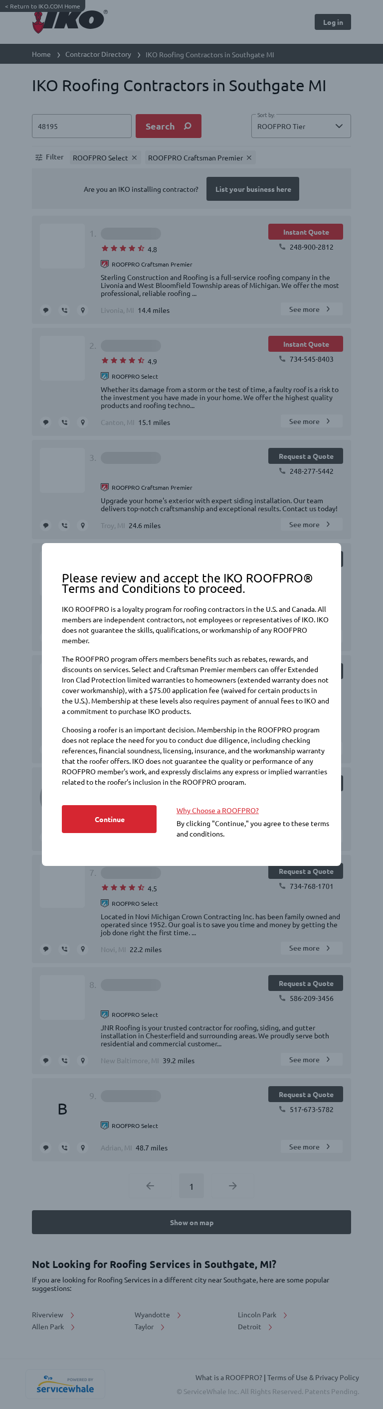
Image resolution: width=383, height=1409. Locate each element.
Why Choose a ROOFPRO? (218, 810)
